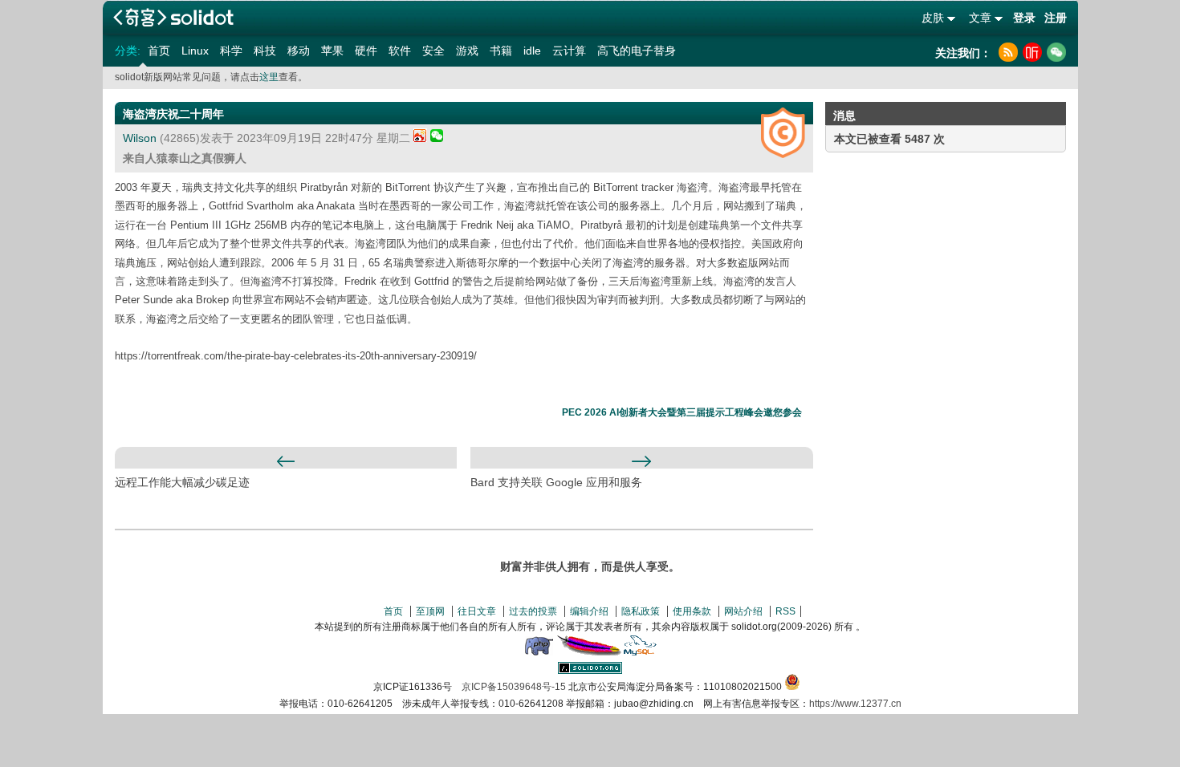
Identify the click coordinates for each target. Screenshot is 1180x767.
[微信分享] (436, 138)
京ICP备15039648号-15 (514, 686)
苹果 (332, 50)
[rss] (1008, 52)
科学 (231, 50)
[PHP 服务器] (539, 652)
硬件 (366, 50)
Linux (195, 50)
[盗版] (783, 133)
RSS (785, 611)
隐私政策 (640, 611)
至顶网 (430, 611)
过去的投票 (533, 611)
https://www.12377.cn (855, 703)
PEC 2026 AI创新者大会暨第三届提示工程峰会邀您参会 (682, 412)
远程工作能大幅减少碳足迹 (182, 482)
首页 (159, 50)
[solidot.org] (590, 670)
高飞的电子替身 (636, 50)
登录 (1024, 17)
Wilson (140, 138)
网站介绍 (743, 611)
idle (532, 50)
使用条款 (692, 611)
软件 (400, 50)
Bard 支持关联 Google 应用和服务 (556, 482)
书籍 (501, 50)
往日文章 (477, 611)
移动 (298, 50)
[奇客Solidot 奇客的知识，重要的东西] (173, 17)
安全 (433, 50)
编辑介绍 (589, 611)
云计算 (569, 50)
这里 (269, 77)
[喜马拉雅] (1032, 52)
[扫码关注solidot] (1056, 52)
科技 (265, 50)
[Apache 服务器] (589, 652)
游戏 (467, 50)
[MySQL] (640, 652)
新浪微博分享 (420, 135)
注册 (1055, 17)
